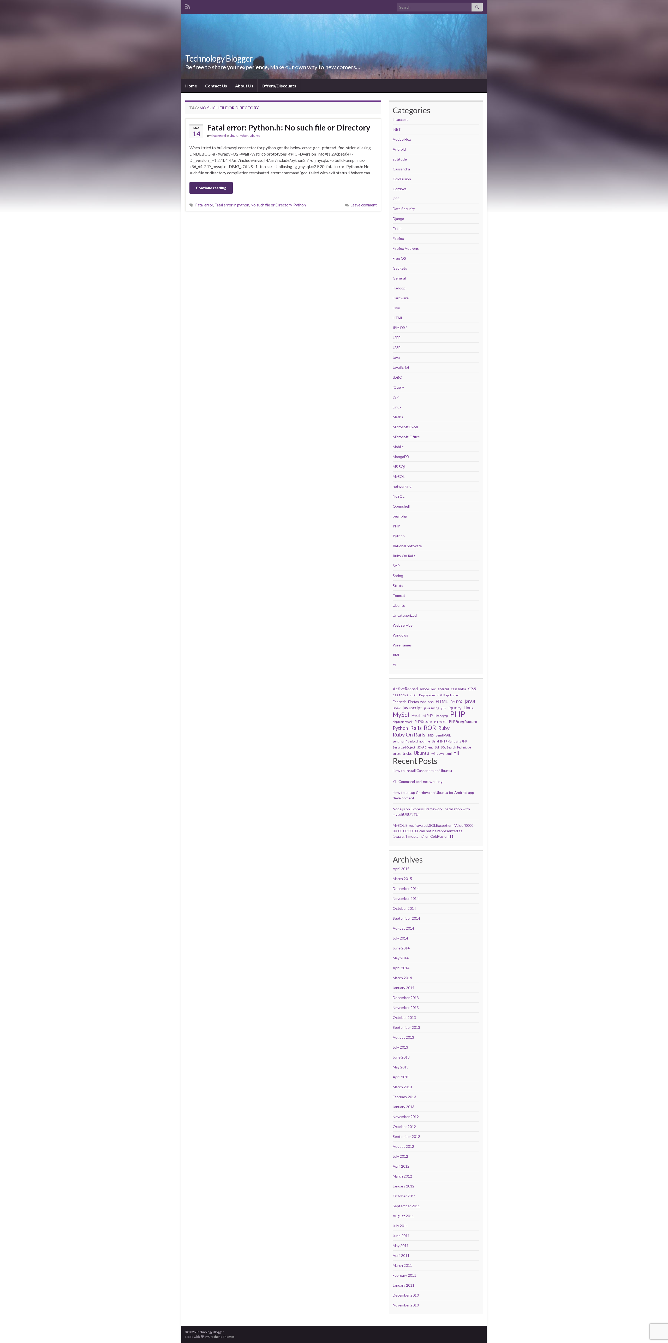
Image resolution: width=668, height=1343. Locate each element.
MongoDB (401, 456)
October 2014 (404, 908)
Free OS (399, 258)
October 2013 (404, 1017)
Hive (396, 308)
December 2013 (406, 997)
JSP (396, 397)
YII (395, 665)
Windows (400, 635)
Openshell (401, 506)
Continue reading (211, 188)
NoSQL (398, 496)
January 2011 (403, 1285)
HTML (398, 318)
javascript (412, 707)
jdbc (443, 708)
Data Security (404, 208)
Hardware (401, 298)
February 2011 (404, 1275)
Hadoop (399, 288)
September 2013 (406, 1027)
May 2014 (401, 958)
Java (396, 357)
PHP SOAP (440, 721)
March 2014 (402, 978)
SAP (396, 565)
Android (399, 149)
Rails (416, 728)
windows (437, 754)
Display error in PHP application (439, 695)
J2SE (397, 347)
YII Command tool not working (418, 781)
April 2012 (401, 1166)
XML (396, 655)
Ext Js (397, 228)
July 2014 (400, 938)
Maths (398, 417)
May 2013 (401, 1067)
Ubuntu (255, 136)
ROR (430, 727)
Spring (398, 575)
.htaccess (400, 119)
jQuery (398, 387)
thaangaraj (218, 136)
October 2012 (404, 1126)
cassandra (458, 689)
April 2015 (401, 868)
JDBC (397, 377)
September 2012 (406, 1136)
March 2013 (402, 1087)
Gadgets (400, 268)
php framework (403, 721)
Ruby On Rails (404, 556)
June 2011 (401, 1235)
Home (191, 85)
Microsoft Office (406, 437)
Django (398, 218)
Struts (398, 585)
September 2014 (406, 918)
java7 (397, 708)
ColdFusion (402, 179)
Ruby (444, 728)
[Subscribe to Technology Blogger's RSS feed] (187, 5)
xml (449, 754)
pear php (400, 516)
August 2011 (403, 1216)
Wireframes (402, 645)
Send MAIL (443, 735)
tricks (407, 753)
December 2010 (406, 1295)
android (443, 689)
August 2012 (403, 1146)
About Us (244, 85)
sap (430, 734)
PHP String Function (463, 722)
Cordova (400, 189)
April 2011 (401, 1255)
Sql (437, 747)
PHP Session (423, 722)
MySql (401, 715)
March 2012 (402, 1176)
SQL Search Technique (456, 747)
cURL (413, 695)
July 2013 (400, 1047)
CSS (396, 199)
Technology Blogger (219, 58)
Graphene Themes (221, 1337)
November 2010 (406, 1305)
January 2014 (403, 987)
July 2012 (400, 1156)
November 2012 (406, 1116)
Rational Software (407, 546)
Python (243, 136)
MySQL (399, 476)
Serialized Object (404, 747)
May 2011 (401, 1245)
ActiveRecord (405, 688)
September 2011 (406, 1206)
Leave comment (364, 205)
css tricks (400, 695)
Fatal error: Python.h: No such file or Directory (288, 127)
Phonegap (441, 715)
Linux (233, 136)
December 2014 (406, 888)
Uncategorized (405, 615)
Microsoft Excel (405, 427)
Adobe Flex (402, 139)
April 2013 (401, 1077)
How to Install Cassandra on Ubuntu (422, 770)
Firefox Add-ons (406, 248)
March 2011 (402, 1265)
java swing (431, 708)
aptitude (400, 159)
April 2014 (401, 968)
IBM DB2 (400, 327)
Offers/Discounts (278, 85)
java (470, 701)
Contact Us (216, 85)
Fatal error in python (232, 205)
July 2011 (400, 1225)
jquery (455, 707)
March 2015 (402, 878)
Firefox (398, 238)
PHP (396, 526)
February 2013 (404, 1097)
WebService (403, 625)
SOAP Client (425, 747)
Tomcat (399, 595)
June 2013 (401, 1057)
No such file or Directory (271, 205)
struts (397, 753)
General (399, 278)
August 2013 (403, 1037)
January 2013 (403, 1106)
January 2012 (403, 1186)
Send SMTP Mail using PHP (449, 741)
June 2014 (401, 948)
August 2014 (403, 928)
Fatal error (204, 205)
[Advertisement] (283, 254)
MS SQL (399, 466)
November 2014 (406, 898)
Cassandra (401, 169)
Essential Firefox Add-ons (413, 701)
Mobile (398, 446)
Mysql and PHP (422, 716)
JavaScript (401, 367)
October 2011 (404, 1196)
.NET (397, 129)
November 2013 (406, 1007)
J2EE (397, 337)
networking (402, 486)
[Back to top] (656, 1311)
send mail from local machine (411, 741)
